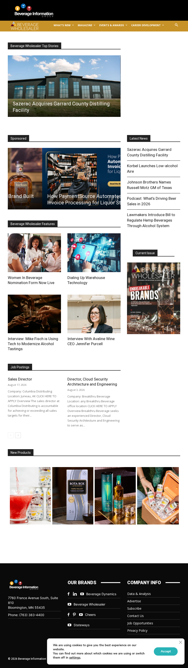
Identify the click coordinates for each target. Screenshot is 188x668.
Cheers (90, 615)
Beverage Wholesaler (89, 604)
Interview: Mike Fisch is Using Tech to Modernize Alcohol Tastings (33, 343)
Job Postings (20, 367)
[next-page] (18, 435)
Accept (166, 651)
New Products (21, 452)
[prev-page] (11, 435)
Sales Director (20, 379)
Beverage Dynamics (101, 594)
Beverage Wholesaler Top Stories (34, 46)
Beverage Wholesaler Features (33, 224)
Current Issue (145, 253)
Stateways (81, 625)
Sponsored (18, 138)
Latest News (139, 138)
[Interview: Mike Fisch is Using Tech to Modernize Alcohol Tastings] (34, 314)
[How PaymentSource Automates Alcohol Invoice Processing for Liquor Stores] (64, 178)
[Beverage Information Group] (38, 10)
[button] (176, 25)
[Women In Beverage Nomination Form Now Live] (34, 252)
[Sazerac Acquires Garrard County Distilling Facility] (64, 86)
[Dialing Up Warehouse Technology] (94, 252)
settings (74, 658)
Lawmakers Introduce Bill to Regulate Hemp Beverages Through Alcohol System (151, 220)
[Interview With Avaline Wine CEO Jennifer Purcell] (94, 314)
